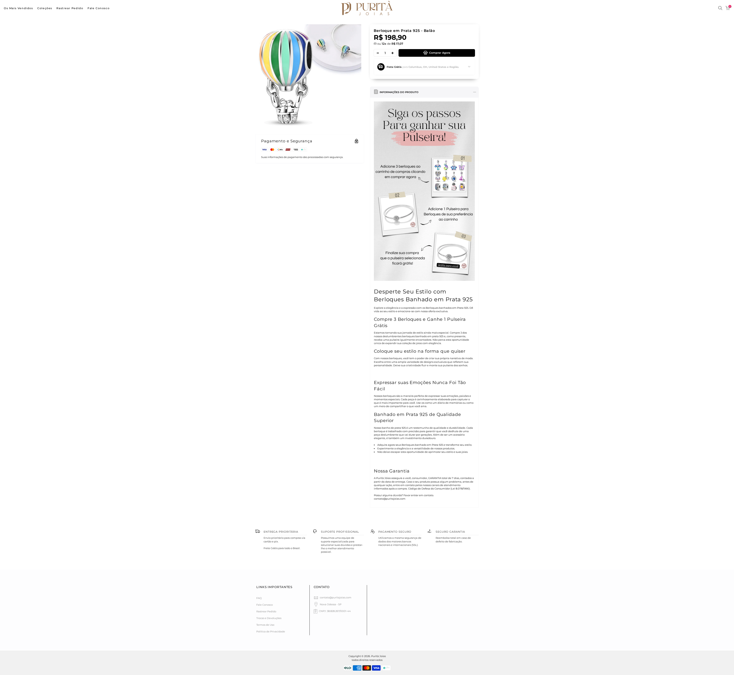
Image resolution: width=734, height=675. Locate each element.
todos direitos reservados (367, 659)
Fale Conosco (99, 8)
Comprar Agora (439, 52)
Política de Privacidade (270, 631)
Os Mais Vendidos (18, 8)
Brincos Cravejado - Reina (43, 656)
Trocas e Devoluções (268, 618)
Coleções (44, 8)
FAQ (259, 598)
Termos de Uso (265, 624)
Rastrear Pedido (69, 8)
